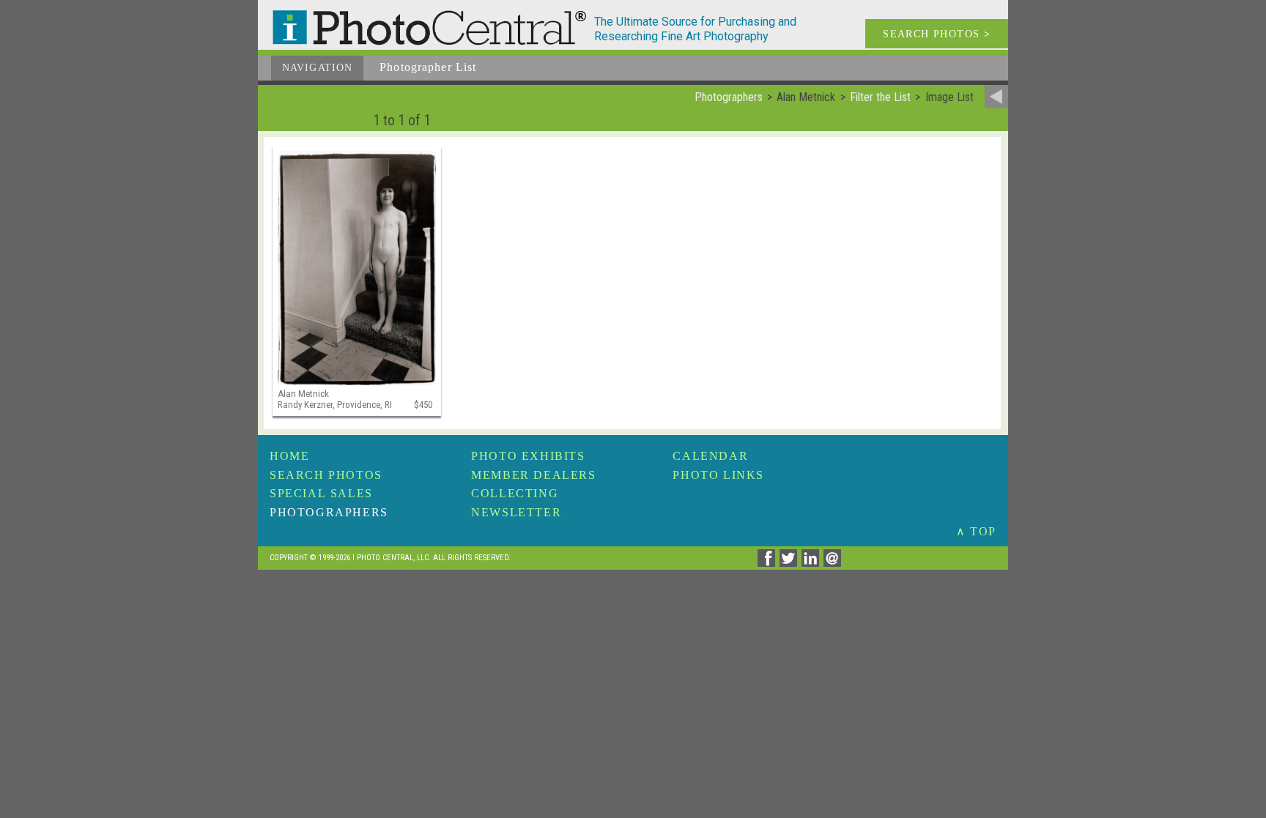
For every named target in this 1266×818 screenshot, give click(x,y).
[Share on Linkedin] (812, 563)
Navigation (317, 67)
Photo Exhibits (528, 456)
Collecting (514, 493)
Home (289, 456)
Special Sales (321, 493)
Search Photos (326, 475)
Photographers (329, 512)
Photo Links (718, 475)
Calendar (710, 456)
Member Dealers (533, 475)
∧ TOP (976, 531)
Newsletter (516, 512)
